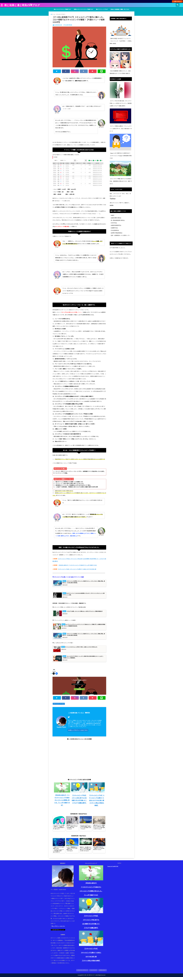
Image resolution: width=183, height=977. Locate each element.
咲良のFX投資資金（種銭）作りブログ (120, 9)
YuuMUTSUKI (61, 727)
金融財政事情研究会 (116, 225)
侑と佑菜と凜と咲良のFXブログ (22, 5)
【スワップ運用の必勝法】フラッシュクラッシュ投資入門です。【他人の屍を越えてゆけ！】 (121, 128)
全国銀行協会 (114, 228)
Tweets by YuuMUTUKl (112, 866)
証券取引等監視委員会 (116, 233)
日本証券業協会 (115, 230)
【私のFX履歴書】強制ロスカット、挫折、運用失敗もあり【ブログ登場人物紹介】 (121, 72)
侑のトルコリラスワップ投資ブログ (62, 9)
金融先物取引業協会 (116, 218)
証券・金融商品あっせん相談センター (120, 235)
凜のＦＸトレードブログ (102, 9)
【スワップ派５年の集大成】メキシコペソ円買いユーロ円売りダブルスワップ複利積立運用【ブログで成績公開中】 (120, 103)
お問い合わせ (177, 1)
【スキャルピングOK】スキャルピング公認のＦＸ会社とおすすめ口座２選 (77, 569)
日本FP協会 (114, 223)
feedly (79, 689)
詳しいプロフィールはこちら (78, 730)
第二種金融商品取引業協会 (118, 220)
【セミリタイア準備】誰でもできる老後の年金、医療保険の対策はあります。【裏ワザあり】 (121, 181)
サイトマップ (93, 970)
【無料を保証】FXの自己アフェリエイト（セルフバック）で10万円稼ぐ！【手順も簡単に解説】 (121, 41)
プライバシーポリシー (82, 970)
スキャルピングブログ (58, 703)
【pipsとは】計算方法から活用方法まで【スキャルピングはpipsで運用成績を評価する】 (120, 155)
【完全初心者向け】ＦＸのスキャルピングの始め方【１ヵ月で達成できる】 (77, 565)
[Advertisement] (79, 758)
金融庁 (112, 215)
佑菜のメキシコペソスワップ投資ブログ (83, 9)
